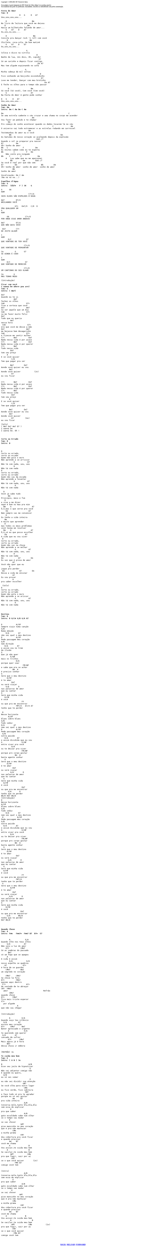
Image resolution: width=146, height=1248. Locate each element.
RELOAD (71, 1244)
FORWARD (81, 1244)
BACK (63, 1244)
